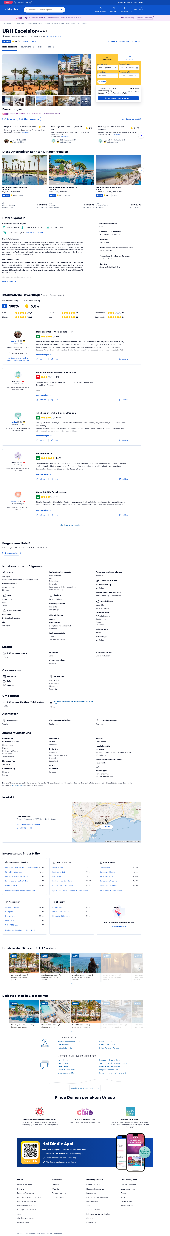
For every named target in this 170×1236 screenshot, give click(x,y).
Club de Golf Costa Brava (62, 885)
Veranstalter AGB (93, 1185)
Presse (123, 1193)
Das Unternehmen (128, 1185)
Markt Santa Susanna (61, 912)
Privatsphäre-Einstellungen (97, 1197)
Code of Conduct (58, 1197)
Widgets (55, 1189)
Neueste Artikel (127, 1206)
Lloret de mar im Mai (66, 1073)
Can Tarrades (105, 868)
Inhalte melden (23, 1222)
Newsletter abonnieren (26, 1201)
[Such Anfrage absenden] (62, 10)
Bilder (40, 47)
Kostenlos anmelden (144, 18)
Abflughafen (102, 64)
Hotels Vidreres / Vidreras (109, 1048)
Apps (19, 1214)
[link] (101, 10)
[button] (30, 74)
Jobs (123, 1197)
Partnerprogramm (59, 1193)
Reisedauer (101, 72)
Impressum (91, 1222)
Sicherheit (90, 1218)
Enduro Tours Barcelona (62, 881)
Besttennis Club (58, 872)
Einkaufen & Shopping (61, 916)
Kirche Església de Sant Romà (17, 881)
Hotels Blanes (63, 1045)
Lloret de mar (63, 1063)
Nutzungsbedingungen (95, 1189)
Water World (57, 868)
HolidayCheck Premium (27, 1210)
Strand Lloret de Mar (13, 872)
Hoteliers (55, 1185)
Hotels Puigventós (65, 1048)
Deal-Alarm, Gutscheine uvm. (29, 1197)
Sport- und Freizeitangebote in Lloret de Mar (70, 891)
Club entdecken (127, 18)
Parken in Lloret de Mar (67, 1070)
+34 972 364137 (26, 828)
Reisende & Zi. (124, 72)
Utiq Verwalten (92, 1201)
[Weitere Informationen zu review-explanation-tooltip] (35, 41)
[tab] (107, 57)
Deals (7, 2)
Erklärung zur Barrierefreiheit (98, 1214)
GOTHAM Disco (11, 925)
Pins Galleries (57, 907)
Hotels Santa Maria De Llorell (69, 1041)
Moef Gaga (9, 920)
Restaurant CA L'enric (108, 881)
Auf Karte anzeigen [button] (54, 36)
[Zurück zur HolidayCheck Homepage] (12, 9)
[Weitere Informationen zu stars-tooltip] (46, 31)
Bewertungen (27, 47)
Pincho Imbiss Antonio (109, 885)
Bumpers (9, 912)
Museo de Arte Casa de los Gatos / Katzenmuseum (22, 868)
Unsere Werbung (128, 1189)
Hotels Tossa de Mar (107, 1045)
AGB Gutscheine (93, 1210)
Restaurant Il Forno (107, 872)
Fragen (50, 47)
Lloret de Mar (63, 1066)
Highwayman (10, 916)
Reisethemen (126, 1201)
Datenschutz (91, 1193)
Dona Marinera (11, 885)
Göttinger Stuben (12, 907)
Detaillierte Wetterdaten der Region (85, 1088)
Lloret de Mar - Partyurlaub (109, 1066)
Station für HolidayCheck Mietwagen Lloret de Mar (73, 702)
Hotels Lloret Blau (106, 1041)
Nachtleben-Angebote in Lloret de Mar (20, 930)
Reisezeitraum (124, 64)
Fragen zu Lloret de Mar (108, 1070)
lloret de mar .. (64, 1060)
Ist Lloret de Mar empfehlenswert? (112, 1073)
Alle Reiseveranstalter (26, 1218)
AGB (88, 1206)
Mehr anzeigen (8, 281)
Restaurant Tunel (106, 876)
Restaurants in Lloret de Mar (111, 891)
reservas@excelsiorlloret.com (31, 824)
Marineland (56, 876)
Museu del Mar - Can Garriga (16, 876)
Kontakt (121, 2)
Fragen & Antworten (25, 1193)
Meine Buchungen (24, 1185)
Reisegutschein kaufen (26, 1206)
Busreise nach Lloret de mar (110, 1060)
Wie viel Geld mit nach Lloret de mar (113, 1063)
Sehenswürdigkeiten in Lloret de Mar (20, 891)
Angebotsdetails (17, 785)
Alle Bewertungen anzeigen (71, 525)
